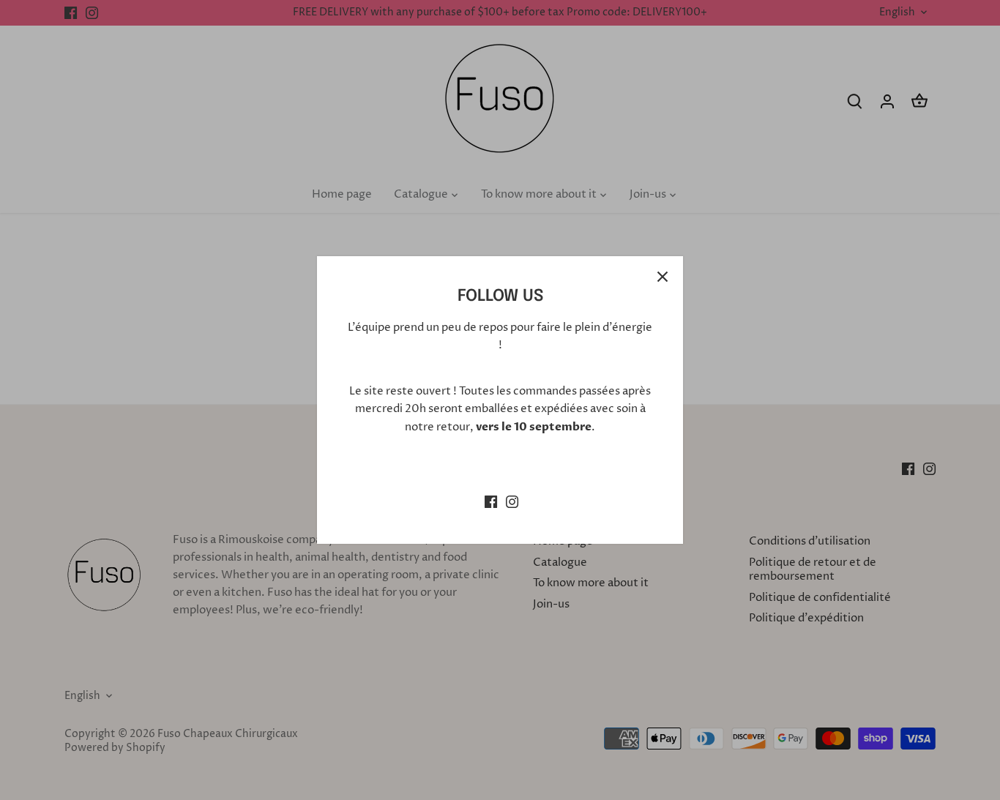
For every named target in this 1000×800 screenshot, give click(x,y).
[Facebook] (491, 501)
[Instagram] (512, 501)
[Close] (662, 277)
